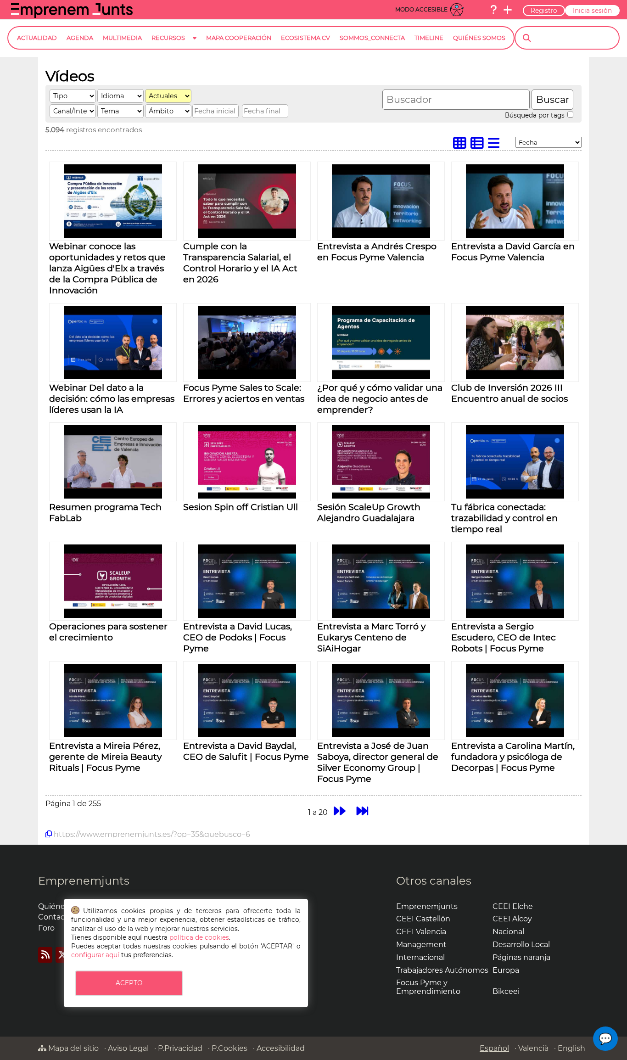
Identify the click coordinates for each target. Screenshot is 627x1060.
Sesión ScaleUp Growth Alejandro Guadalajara (368, 512)
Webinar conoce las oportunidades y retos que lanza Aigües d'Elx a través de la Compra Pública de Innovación (107, 268)
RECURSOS (168, 37)
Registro (544, 10)
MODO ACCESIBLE (421, 9)
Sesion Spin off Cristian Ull (240, 506)
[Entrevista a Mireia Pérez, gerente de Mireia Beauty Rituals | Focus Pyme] (113, 734)
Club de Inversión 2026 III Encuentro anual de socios (509, 393)
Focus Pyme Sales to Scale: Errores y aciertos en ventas (243, 393)
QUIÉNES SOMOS (479, 37)
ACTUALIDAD (37, 37)
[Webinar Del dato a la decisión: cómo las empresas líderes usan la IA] (113, 376)
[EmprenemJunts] (72, 15)
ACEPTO (129, 983)
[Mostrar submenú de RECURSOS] (194, 45)
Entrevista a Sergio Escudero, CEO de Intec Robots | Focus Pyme (503, 637)
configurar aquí (95, 955)
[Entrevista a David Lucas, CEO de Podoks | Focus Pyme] (247, 615)
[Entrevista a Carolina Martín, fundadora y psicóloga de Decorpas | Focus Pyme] (515, 734)
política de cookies (199, 937)
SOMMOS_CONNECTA (372, 37)
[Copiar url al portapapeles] (48, 834)
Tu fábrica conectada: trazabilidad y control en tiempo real (504, 517)
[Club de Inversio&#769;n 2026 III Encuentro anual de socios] (515, 376)
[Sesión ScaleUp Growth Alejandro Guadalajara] (381, 496)
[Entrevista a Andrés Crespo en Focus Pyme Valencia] (381, 235)
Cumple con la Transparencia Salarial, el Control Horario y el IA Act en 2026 (240, 263)
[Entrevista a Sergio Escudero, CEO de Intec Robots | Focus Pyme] (515, 615)
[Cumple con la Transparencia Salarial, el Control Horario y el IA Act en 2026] (247, 235)
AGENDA (80, 37)
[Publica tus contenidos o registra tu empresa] (507, 9)
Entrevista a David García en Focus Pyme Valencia (513, 252)
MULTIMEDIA (122, 37)
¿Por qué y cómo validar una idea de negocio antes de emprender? (379, 398)
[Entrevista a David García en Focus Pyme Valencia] (515, 235)
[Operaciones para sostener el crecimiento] (113, 615)
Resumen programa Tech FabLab (105, 512)
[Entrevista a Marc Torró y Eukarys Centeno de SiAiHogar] (381, 615)
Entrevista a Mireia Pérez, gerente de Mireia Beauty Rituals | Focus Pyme (105, 756)
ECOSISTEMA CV (305, 37)
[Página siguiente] (339, 811)
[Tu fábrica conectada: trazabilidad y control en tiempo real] (515, 496)
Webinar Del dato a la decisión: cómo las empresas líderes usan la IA (111, 398)
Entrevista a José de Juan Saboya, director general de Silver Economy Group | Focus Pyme (377, 762)
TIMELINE (428, 37)
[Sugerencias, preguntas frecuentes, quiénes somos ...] (493, 9)
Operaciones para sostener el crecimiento (108, 632)
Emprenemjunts (83, 880)
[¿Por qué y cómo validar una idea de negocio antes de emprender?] (381, 376)
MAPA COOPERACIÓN (238, 37)
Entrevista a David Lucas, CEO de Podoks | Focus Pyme (237, 637)
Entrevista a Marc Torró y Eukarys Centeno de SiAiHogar (371, 637)
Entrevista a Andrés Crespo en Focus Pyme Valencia (377, 252)
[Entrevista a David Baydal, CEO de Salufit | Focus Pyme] (247, 734)
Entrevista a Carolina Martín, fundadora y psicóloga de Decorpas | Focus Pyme (513, 756)
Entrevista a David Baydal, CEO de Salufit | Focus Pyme (246, 751)
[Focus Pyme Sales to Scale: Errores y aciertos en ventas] (247, 376)
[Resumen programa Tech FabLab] (113, 496)
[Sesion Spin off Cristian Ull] (247, 496)
